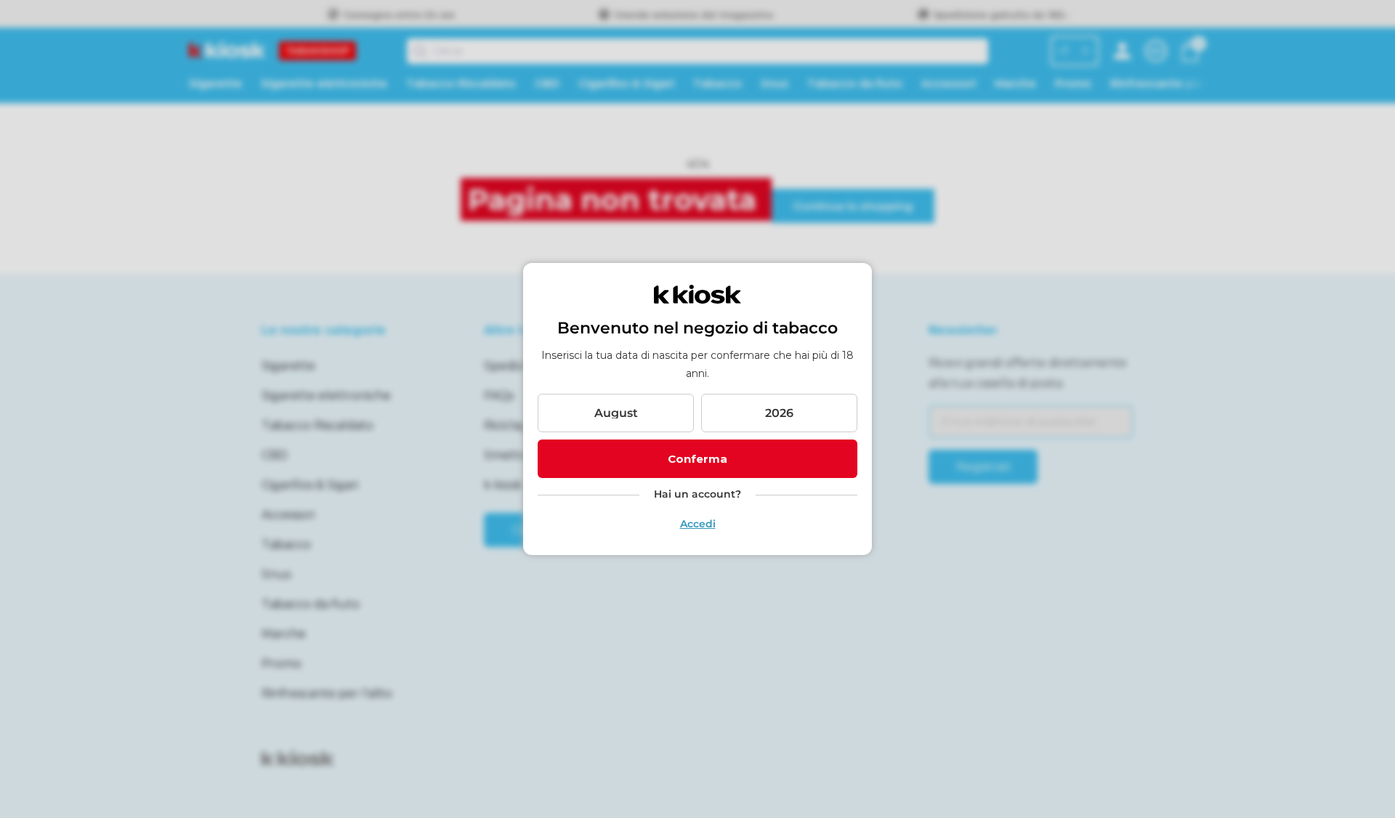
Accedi (698, 523)
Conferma (697, 459)
